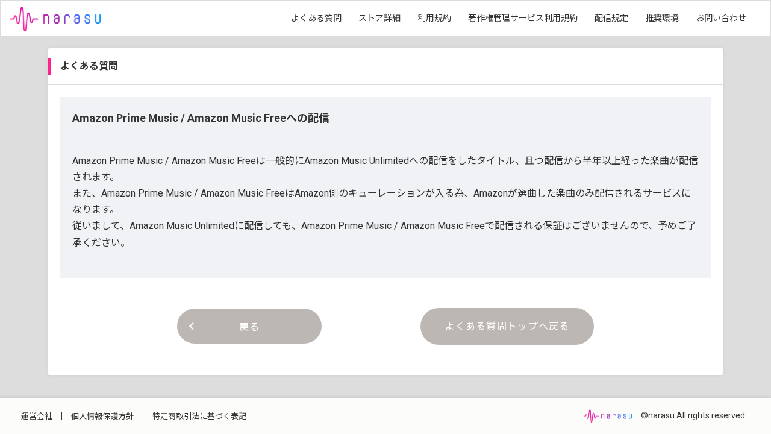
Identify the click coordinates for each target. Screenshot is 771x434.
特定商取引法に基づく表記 (199, 416)
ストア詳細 (379, 18)
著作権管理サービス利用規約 (523, 18)
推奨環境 (662, 18)
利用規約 (434, 18)
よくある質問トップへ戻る (507, 326)
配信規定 (611, 18)
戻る (249, 327)
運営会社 (36, 416)
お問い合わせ (721, 18)
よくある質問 (316, 18)
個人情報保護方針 (102, 416)
